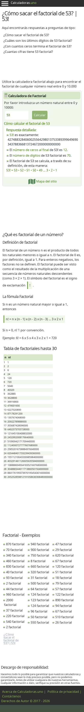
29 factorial (63, 550)
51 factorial (63, 572)
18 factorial (63, 578)
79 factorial (63, 583)
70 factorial (14, 550)
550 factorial (40, 622)
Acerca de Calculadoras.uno (22, 691)
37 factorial (14, 610)
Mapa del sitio (46, 181)
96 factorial (39, 611)
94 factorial (63, 606)
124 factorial (40, 594)
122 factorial (64, 594)
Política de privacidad (63, 691)
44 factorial (14, 589)
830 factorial (15, 566)
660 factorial (40, 566)
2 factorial (13, 583)
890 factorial (64, 600)
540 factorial (15, 622)
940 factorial (40, 544)
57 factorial (63, 589)
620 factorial (64, 555)
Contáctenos (11, 696)
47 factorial (63, 544)
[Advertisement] (42, 65)
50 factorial (39, 617)
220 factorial (15, 616)
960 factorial (15, 594)
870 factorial (15, 544)
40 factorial (14, 572)
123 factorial (40, 600)
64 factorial (39, 589)
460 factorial (15, 561)
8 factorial (38, 561)
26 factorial (63, 622)
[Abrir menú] (5, 3)
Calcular (40, 115)
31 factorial (39, 578)
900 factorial (40, 550)
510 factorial (64, 617)
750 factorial (40, 555)
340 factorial (15, 555)
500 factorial (40, 583)
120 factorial (64, 566)
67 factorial (63, 561)
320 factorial (40, 572)
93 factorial (14, 578)
